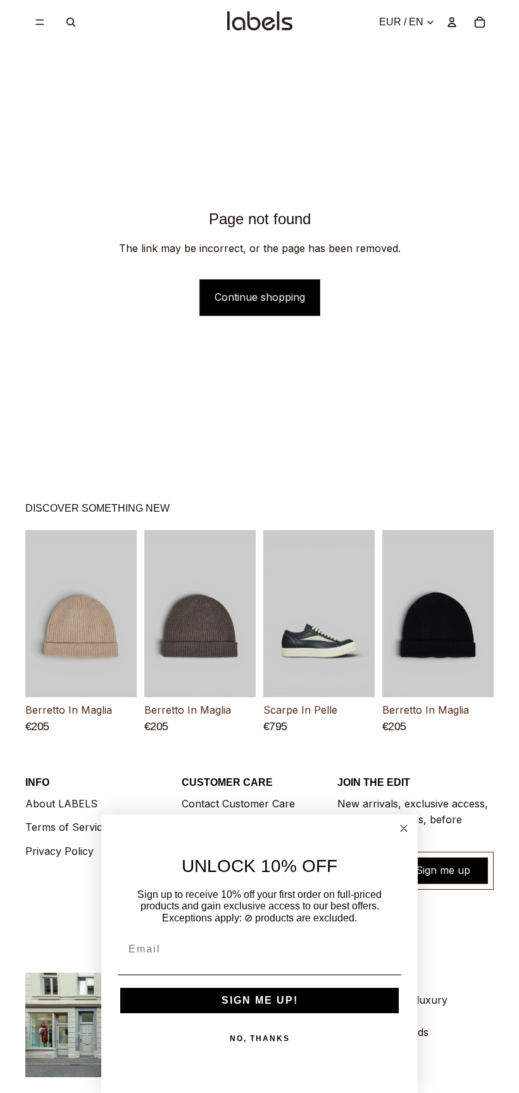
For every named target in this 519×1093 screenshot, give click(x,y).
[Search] (71, 22)
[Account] (452, 22)
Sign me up (443, 870)
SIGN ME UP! (260, 1000)
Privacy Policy (59, 851)
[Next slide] (123, 614)
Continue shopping (260, 297)
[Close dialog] (403, 828)
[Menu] (39, 22)
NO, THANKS (260, 1038)
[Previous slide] (39, 614)
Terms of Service (66, 827)
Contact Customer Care (238, 803)
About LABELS (61, 803)
